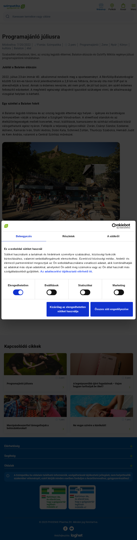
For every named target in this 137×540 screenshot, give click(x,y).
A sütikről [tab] (113, 236)
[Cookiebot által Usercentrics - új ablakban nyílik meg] (117, 226)
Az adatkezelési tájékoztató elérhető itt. (66, 271)
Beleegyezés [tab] (24, 236)
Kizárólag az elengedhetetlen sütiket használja (68, 309)
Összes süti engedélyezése (111, 309)
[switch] (52, 292)
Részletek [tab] (68, 236)
